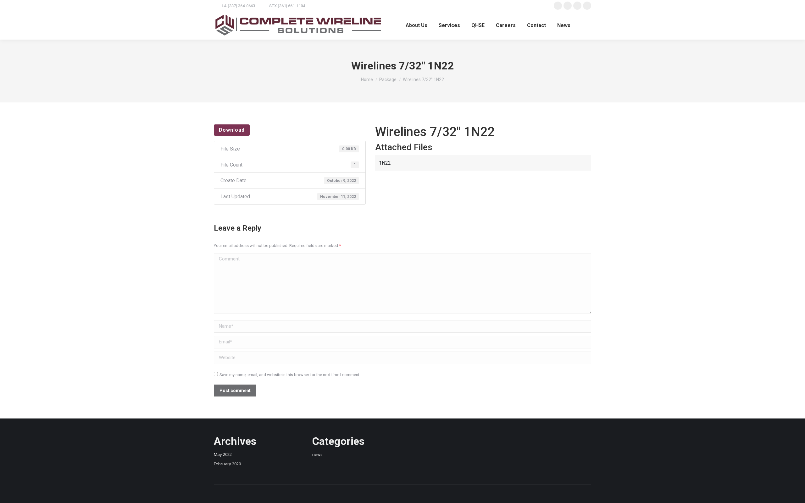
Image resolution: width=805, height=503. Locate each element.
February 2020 (227, 464)
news (317, 454)
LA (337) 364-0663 (238, 5)
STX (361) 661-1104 (287, 5)
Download (232, 130)
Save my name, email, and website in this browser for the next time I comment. (289, 374)
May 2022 (223, 454)
